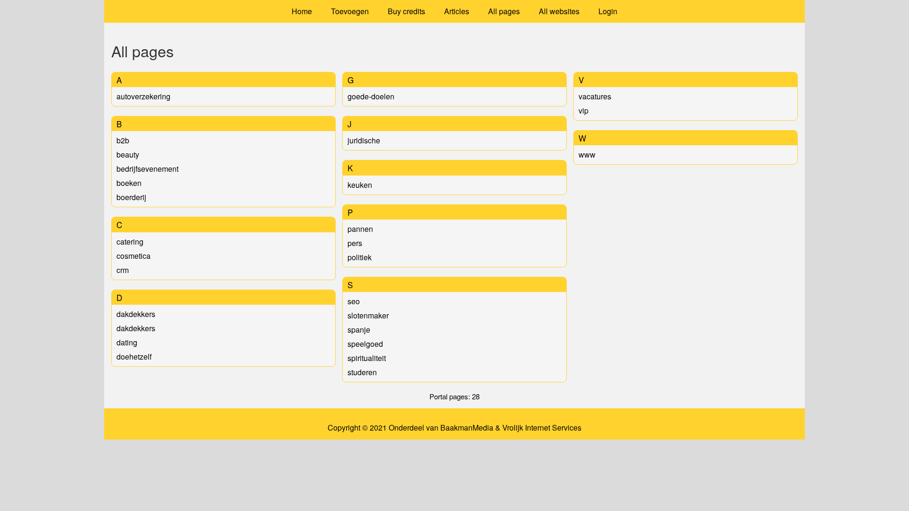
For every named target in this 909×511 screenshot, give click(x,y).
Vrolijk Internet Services (541, 427)
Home (302, 11)
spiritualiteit (367, 357)
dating (126, 342)
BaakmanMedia (466, 427)
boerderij (131, 197)
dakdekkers (135, 313)
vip (583, 110)
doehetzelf (134, 356)
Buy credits (406, 11)
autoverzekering (143, 96)
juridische (364, 140)
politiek (360, 257)
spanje (359, 329)
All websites (559, 11)
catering (129, 241)
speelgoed (365, 343)
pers (355, 243)
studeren (362, 372)
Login (607, 11)
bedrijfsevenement (147, 168)
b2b (122, 140)
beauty (127, 154)
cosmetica (133, 255)
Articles (456, 11)
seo (354, 301)
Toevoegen (350, 11)
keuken (360, 184)
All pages (504, 11)
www (587, 154)
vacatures (595, 96)
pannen (360, 228)
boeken (129, 182)
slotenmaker (368, 315)
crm (122, 269)
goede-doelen (371, 96)
